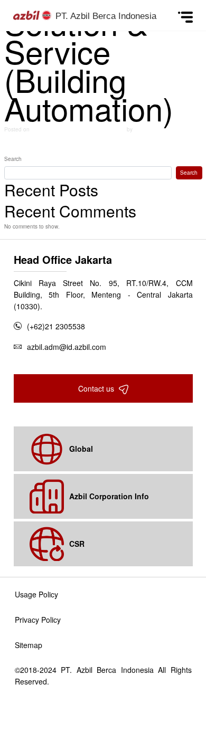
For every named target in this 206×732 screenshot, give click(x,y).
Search (13, 159)
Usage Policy (36, 594)
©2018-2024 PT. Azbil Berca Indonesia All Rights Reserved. (103, 675)
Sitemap (28, 645)
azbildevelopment (154, 129)
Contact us (97, 388)
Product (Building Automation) (48, 144)
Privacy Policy (38, 619)
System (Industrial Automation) (157, 144)
